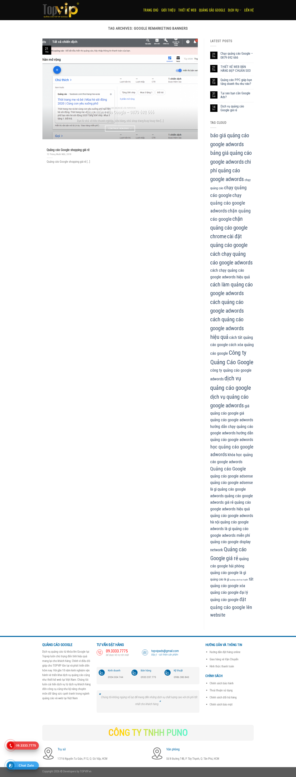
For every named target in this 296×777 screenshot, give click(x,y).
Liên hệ (249, 10)
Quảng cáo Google (212, 10)
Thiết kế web (187, 10)
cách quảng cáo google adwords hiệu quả (227, 328)
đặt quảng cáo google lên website (231, 607)
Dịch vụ (233, 10)
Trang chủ (150, 10)
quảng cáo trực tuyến (239, 579)
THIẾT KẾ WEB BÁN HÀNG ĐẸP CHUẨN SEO (235, 69)
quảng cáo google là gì (228, 572)
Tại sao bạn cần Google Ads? (235, 95)
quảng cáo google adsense (231, 476)
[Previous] (50, 89)
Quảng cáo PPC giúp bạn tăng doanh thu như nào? (236, 82)
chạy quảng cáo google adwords (227, 203)
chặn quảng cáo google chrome (228, 228)
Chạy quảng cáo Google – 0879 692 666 (236, 55)
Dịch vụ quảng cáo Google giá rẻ (232, 108)
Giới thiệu (168, 10)
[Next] (189, 89)
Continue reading (120, 128)
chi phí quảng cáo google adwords (230, 171)
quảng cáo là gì (219, 579)
